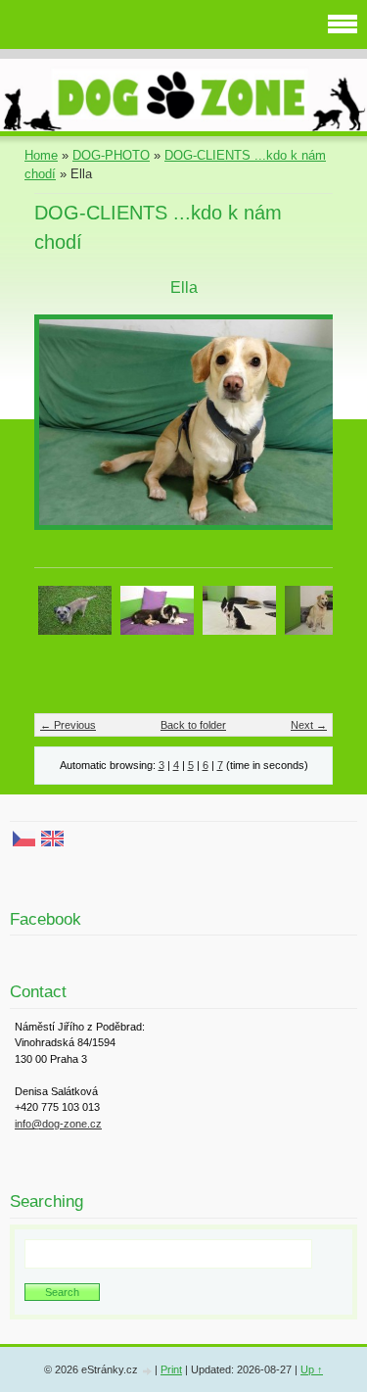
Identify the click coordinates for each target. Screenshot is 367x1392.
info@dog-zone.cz (58, 1123)
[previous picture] (66, 431)
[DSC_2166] (321, 608)
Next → (309, 725)
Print (171, 1369)
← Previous (68, 725)
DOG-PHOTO (111, 155)
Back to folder (193, 725)
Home (41, 155)
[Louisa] (157, 608)
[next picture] (301, 431)
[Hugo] (75, 608)
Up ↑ (311, 1369)
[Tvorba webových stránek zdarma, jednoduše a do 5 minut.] (148, 1371)
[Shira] (239, 608)
